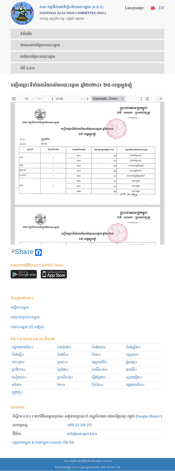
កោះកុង (17, 362)
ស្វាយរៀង (132, 377)
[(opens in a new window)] (22, 252)
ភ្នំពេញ (130, 362)
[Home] (22, 13)
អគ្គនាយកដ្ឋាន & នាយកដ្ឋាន (30, 442)
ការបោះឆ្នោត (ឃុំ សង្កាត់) (27, 327)
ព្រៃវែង (61, 369)
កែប (60, 385)
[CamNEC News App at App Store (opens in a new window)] (54, 275)
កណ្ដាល (131, 355)
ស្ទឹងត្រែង (98, 377)
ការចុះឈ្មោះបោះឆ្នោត (25, 317)
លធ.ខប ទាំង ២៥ (62, 442)
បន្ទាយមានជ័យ (21, 347)
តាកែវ (15, 385)
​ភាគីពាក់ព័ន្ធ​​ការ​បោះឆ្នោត (37, 57)
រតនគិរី (130, 369)
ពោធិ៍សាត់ (98, 369)
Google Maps (147, 416)
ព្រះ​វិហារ (17, 369)
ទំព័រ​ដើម (26, 34)
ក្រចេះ (61, 362)
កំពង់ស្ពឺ (16, 355)
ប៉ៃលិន (96, 385)
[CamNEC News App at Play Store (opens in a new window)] (24, 275)
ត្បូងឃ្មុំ (16, 392)
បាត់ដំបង (63, 347)
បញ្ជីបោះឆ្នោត (20, 307)
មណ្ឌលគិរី (98, 362)
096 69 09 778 (110, 467)
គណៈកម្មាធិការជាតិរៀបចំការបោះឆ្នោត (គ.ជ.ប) (88, 461)
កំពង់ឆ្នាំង (132, 347)
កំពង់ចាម (98, 347)
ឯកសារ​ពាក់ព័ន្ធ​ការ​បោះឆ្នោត (40, 45)
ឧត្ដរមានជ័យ (134, 385)
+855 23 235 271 (79, 425)
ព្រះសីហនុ (64, 377)
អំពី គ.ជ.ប (27, 68)
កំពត (95, 355)
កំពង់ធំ (61, 355)
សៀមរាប (18, 377)
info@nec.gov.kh (80, 434)
